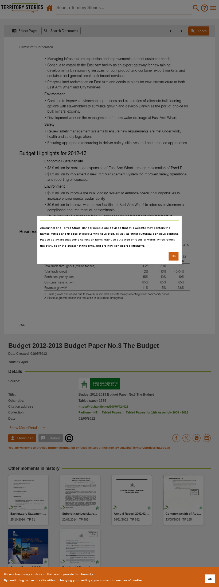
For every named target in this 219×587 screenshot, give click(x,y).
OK (173, 256)
